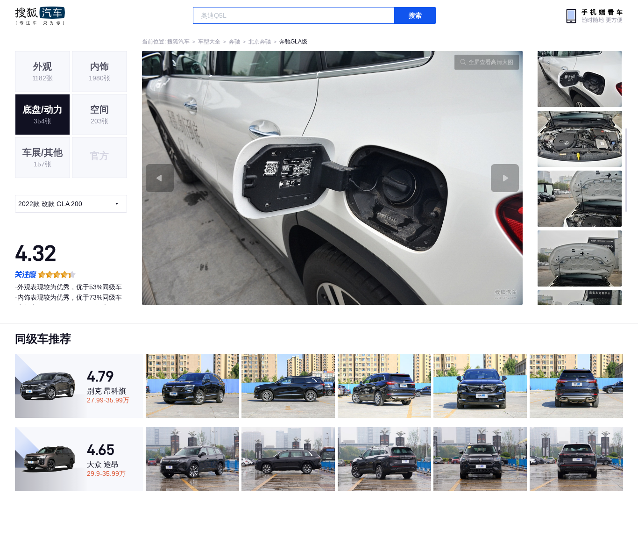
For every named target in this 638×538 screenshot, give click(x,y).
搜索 (415, 15)
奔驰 (234, 41)
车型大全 (209, 41)
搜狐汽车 (40, 16)
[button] (237, 178)
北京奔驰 (259, 41)
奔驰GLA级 (293, 41)
